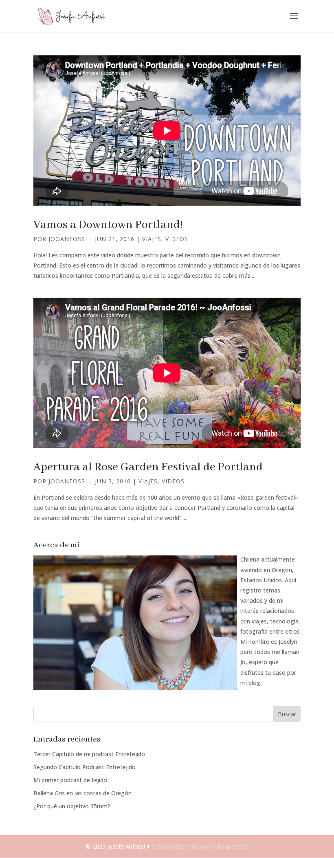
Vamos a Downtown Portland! (108, 225)
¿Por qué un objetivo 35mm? (71, 806)
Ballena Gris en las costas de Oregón (82, 793)
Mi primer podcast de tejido (70, 780)
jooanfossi (67, 239)
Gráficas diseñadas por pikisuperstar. (200, 846)
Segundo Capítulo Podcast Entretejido (84, 767)
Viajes (151, 239)
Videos (176, 239)
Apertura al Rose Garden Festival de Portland (148, 467)
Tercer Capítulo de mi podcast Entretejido (89, 754)
